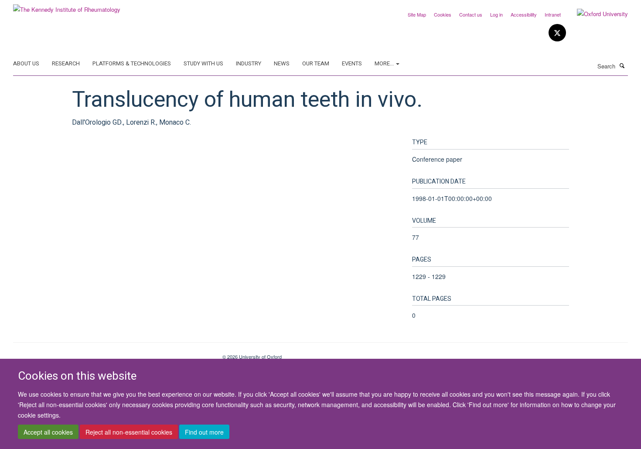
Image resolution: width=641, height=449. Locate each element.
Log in (496, 14)
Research (66, 63)
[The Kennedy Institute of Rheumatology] (66, 6)
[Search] (622, 65)
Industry (248, 63)
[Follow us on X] (557, 33)
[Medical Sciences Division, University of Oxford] (111, 353)
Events (352, 63)
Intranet (553, 14)
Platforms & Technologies (131, 63)
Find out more (204, 432)
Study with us (203, 63)
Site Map (417, 14)
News (282, 63)
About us (26, 63)
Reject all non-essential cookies (128, 432)
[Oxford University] (596, 14)
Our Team (315, 63)
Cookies (442, 14)
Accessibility (524, 14)
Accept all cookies (48, 432)
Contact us (470, 14)
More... (385, 63)
